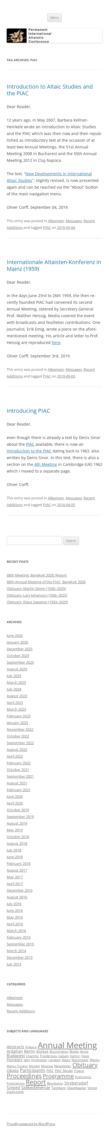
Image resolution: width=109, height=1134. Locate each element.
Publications (16, 1083)
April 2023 (15, 702)
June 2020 (15, 796)
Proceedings (24, 1075)
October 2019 (18, 809)
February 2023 (18, 715)
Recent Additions (21, 1011)
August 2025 (17, 669)
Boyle (84, 1052)
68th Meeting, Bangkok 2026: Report (37, 575)
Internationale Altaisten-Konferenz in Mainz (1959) (54, 265)
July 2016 (14, 903)
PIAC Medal (64, 1070)
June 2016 (15, 910)
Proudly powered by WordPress (31, 1123)
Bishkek (42, 1051)
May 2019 (15, 829)
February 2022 (18, 762)
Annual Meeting (67, 1045)
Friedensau (48, 1056)
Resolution (55, 1083)
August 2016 (17, 897)
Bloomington (58, 1052)
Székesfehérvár (35, 1087)
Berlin (29, 1051)
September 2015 (20, 943)
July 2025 (14, 675)
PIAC (47, 227)
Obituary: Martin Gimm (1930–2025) (36, 588)
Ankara (31, 1047)
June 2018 (15, 856)
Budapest (16, 1055)
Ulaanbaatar (76, 1087)
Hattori (75, 1056)
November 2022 (20, 729)
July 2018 (14, 850)
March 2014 (16, 950)
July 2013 (14, 964)
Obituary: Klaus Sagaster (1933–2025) (37, 601)
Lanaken (54, 1060)
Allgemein (56, 220)
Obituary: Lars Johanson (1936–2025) (37, 595)
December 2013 (19, 957)
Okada (13, 1070)
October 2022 (18, 736)
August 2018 (17, 843)
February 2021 (18, 789)
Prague (79, 1071)
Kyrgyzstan (39, 1060)
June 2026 (15, 635)
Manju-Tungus (17, 1066)
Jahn (27, 1060)
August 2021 (17, 783)
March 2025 (16, 682)
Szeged (13, 1087)
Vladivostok (15, 1092)
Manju (94, 1059)
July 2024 (14, 689)
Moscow (47, 1066)
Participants (32, 1070)
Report (36, 1082)
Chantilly (32, 1056)
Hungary (15, 1059)
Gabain (63, 1056)
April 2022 (15, 756)
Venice (92, 1088)
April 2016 (15, 923)
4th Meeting (45, 464)
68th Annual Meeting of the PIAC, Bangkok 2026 (46, 581)
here (56, 342)
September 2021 (20, 776)
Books (74, 1051)
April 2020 (15, 803)
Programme (58, 1076)
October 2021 (18, 769)
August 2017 (17, 870)
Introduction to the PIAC (29, 451)
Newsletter (62, 1066)
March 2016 (16, 930)
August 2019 (17, 823)
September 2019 (20, 816)
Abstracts (15, 1046)
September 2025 (20, 662)
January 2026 (17, 642)
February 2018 (18, 863)
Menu (54, 17)
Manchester (80, 1060)
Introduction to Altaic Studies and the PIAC (50, 90)
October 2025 (18, 655)
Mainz (66, 1060)
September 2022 (20, 742)
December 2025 (19, 648)
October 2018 (18, 836)
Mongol (34, 1066)
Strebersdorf (76, 1083)
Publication (83, 1077)
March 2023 (16, 709)
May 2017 (15, 876)
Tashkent (58, 1087)
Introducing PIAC (28, 410)
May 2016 (15, 917)
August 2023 (17, 695)
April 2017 (15, 883)
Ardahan (15, 1051)
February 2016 (18, 937)
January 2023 (17, 722)
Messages (74, 220)
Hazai (85, 1056)
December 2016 (19, 890)
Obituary (85, 1065)
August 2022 (17, 749)
